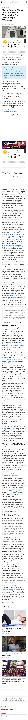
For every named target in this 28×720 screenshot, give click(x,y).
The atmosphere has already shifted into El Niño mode (13, 261)
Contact (11, 709)
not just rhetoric (18, 59)
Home (3, 7)
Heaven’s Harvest (10, 297)
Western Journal (7, 23)
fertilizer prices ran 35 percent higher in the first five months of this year (13, 359)
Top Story (12, 602)
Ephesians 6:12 (11, 704)
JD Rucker (6, 704)
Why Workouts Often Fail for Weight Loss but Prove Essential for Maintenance (13, 629)
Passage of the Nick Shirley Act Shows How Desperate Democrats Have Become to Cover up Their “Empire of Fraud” (13, 680)
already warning (18, 492)
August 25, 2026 (6, 633)
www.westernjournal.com (11, 111)
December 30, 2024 (17, 23)
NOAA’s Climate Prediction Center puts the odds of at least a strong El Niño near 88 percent (13, 234)
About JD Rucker (4, 709)
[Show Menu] (1, 2)
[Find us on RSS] (8, 716)
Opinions (7, 7)
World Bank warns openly (13, 426)
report (12, 81)
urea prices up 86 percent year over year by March (13, 345)
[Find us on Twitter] (3, 716)
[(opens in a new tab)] (14, 618)
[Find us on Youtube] (6, 716)
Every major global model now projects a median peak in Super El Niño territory (12, 246)
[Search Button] (26, 2)
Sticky (7, 602)
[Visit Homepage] (14, 2)
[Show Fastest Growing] (14, 144)
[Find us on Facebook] (1, 716)
